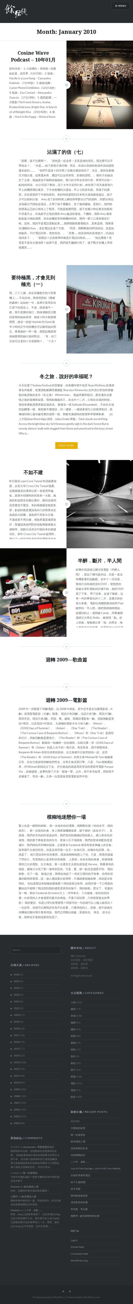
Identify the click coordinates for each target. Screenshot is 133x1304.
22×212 (75, 1121)
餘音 (73, 1096)
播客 (73, 1029)
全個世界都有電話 (80, 1175)
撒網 (73, 1022)
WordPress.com (92, 1297)
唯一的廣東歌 (78, 1134)
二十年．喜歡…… (80, 1161)
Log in (74, 1240)
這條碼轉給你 (78, 1155)
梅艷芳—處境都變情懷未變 (85, 1215)
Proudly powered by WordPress (49, 1297)
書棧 (73, 1042)
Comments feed (79, 1253)
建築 (73, 1008)
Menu (122, 5)
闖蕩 (73, 1076)
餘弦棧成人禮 (78, 1141)
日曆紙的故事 (78, 1128)
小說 (73, 1002)
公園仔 (14, 1196)
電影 (73, 1083)
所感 (73, 1015)
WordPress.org (79, 1260)
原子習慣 (75, 1188)
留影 (73, 1049)
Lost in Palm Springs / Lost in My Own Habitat (96, 1168)
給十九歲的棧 (78, 1182)
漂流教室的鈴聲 (79, 1202)
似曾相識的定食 (79, 1148)
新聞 (73, 1035)
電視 (73, 1090)
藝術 (73, 1063)
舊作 (73, 1056)
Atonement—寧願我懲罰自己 (38, 1146)
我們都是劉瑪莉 (79, 1195)
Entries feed (77, 1246)
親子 (73, 1069)
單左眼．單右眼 (79, 1209)
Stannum (15, 1186)
